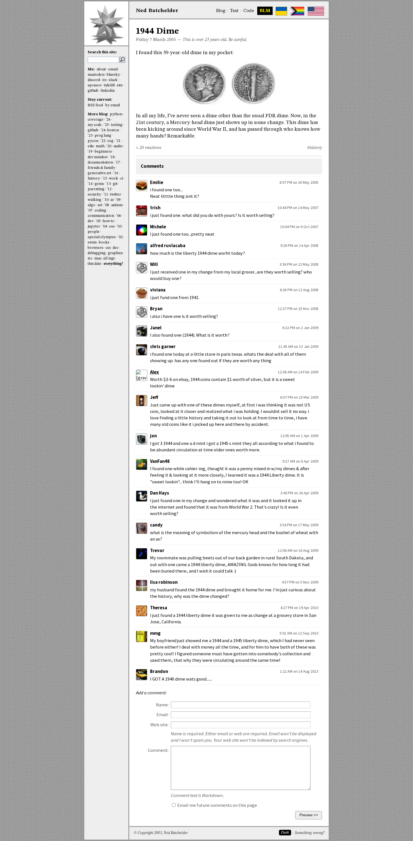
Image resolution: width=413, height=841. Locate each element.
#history (314, 148)
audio (118, 146)
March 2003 (164, 40)
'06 (118, 216)
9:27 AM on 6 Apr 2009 (300, 461)
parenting (96, 189)
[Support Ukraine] (281, 11)
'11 (105, 194)
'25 (106, 125)
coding (100, 210)
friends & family (101, 168)
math (100, 146)
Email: (162, 715)
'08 (106, 205)
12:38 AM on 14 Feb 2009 (298, 371)
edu (91, 146)
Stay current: (100, 100)
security (94, 194)
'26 (108, 119)
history (94, 178)
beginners (103, 151)
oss (112, 226)
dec (115, 248)
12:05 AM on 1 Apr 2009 (299, 435)
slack (113, 80)
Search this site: (102, 52)
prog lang (103, 135)
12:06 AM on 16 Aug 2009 (298, 550)
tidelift (109, 85)
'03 (119, 226)
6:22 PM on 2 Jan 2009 (300, 327)
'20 (108, 146)
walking (94, 200)
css (108, 248)
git (115, 184)
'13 (108, 184)
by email (112, 105)
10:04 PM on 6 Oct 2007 (299, 226)
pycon (93, 141)
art (99, 205)
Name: (162, 705)
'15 (104, 178)
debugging (97, 253)
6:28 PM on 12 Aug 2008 (299, 289)
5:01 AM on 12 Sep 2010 (299, 633)
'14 (90, 184)
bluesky (113, 75)
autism (116, 205)
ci (121, 178)
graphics (115, 253)
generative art (99, 173)
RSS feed (95, 105)
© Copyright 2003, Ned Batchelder (161, 833)
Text (234, 11)
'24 (103, 130)
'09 (118, 200)
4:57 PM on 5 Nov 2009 (300, 582)
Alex (154, 372)
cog (110, 141)
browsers (95, 248)
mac (97, 258)
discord (94, 80)
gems (99, 184)
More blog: (98, 114)
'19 (90, 151)
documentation (100, 162)
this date (94, 264)
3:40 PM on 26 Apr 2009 (299, 492)
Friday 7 (144, 40)
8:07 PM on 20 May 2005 (299, 182)
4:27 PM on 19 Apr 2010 (299, 607)
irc (104, 80)
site (120, 85)
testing (116, 125)
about (101, 69)
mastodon (96, 75)
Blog (220, 11)
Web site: (159, 725)
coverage (95, 119)
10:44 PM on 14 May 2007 (298, 207)
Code (248, 11)
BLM (265, 11)
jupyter (94, 226)
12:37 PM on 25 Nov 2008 (298, 308)
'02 (120, 237)
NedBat (157, 10)
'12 (109, 189)
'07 (90, 210)
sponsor (95, 85)
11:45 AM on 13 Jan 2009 (298, 346)
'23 (90, 135)
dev (91, 221)
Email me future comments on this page (216, 805)
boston (113, 130)
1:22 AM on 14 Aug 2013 (299, 671)
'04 (104, 226)
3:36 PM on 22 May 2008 (299, 264)
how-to (108, 221)
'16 (116, 173)
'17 (117, 162)
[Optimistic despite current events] (316, 11)
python (116, 114)
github (93, 91)
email (113, 69)
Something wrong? (309, 833)
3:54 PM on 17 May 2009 (299, 524)
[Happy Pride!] (297, 11)
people (93, 232)
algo (91, 205)
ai (112, 200)
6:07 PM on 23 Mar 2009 (299, 397)
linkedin (108, 91)
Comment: (158, 750)
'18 (112, 157)
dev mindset (98, 157)
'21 (118, 141)
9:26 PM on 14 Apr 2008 (299, 245)
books (104, 242)
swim (92, 242)
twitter (115, 194)
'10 (106, 200)
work (113, 178)
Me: (92, 69)
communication (101, 216)
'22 (103, 141)
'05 (98, 221)
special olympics (102, 237)
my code (95, 125)
